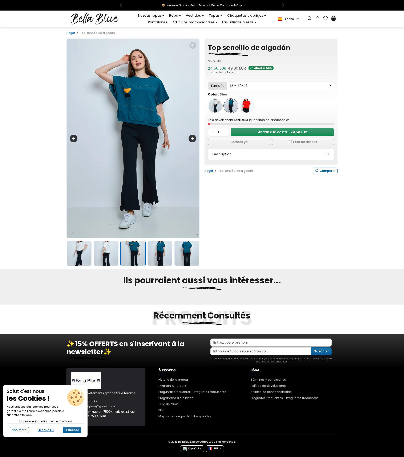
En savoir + (46, 430)
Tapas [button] (214, 15)
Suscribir (321, 351)
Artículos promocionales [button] (193, 22)
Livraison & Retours (172, 386)
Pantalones (157, 22)
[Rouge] (246, 105)
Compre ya (239, 142)
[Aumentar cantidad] (225, 132)
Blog (161, 410)
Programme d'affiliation (175, 398)
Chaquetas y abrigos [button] (245, 15)
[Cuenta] (318, 18)
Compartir (328, 171)
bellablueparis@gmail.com (95, 406)
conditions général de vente (305, 358)
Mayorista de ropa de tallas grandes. (185, 416)
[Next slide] (192, 138)
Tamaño (218, 85)
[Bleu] (230, 105)
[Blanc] (215, 105)
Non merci (19, 430)
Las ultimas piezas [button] (238, 22)
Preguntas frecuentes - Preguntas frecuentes (192, 392)
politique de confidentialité (271, 361)
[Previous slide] (73, 138)
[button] (151, 15)
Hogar (70, 33)
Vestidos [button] (193, 15)
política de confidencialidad (271, 392)
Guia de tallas (168, 404)
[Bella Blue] (94, 19)
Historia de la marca (173, 380)
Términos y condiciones (268, 380)
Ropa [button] (173, 15)
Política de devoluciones (268, 386)
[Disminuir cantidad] (211, 132)
